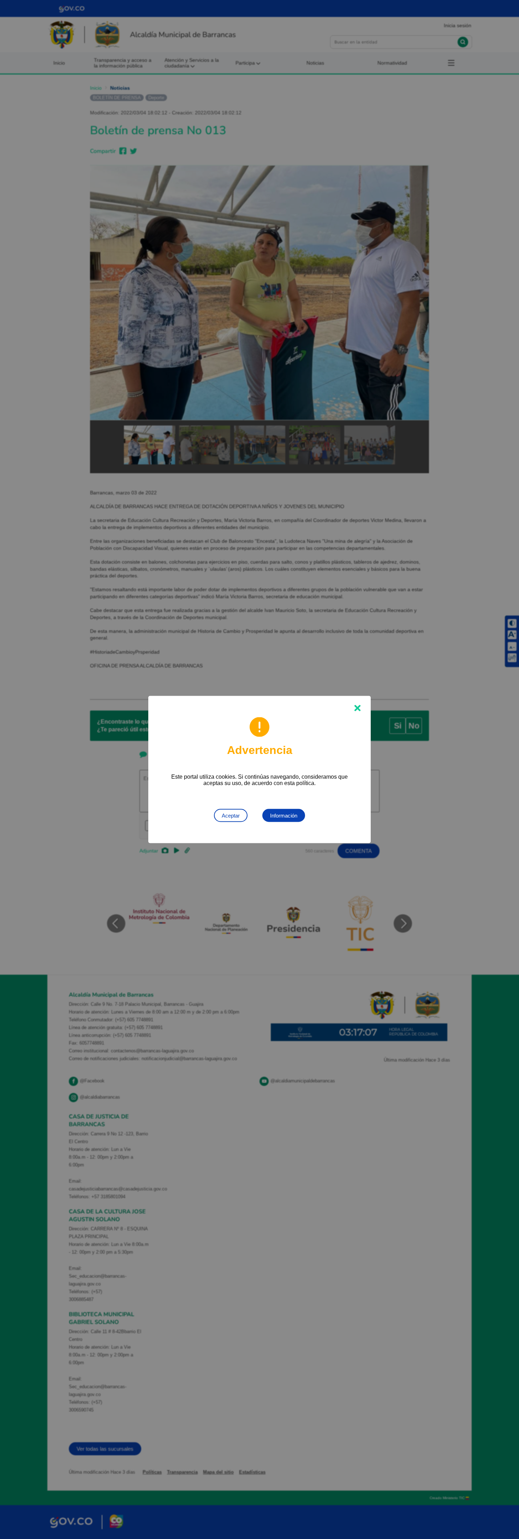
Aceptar (231, 816)
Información (283, 816)
